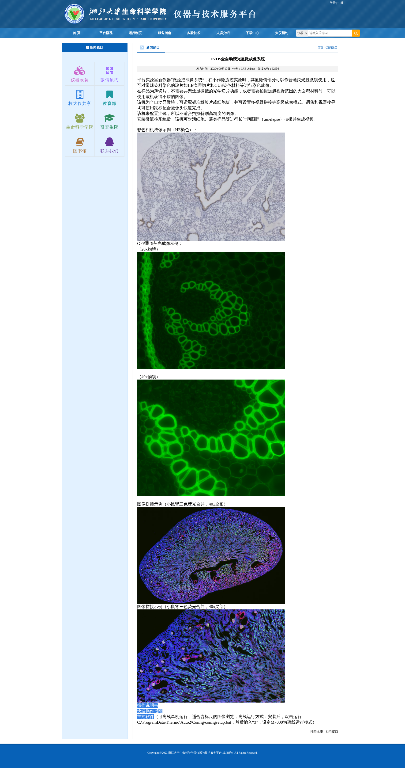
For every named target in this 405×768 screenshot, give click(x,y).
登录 (333, 2)
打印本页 (316, 732)
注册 (340, 2)
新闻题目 (332, 47)
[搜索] (356, 33)
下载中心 (252, 33)
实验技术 (193, 33)
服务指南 (164, 33)
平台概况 (105, 33)
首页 (320, 47)
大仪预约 (281, 33)
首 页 (76, 33)
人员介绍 (223, 33)
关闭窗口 (331, 732)
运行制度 (135, 33)
